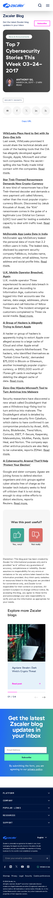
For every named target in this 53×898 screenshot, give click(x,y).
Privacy (14, 876)
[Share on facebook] (17, 110)
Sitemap (6, 876)
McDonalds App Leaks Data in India (25, 234)
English (40, 837)
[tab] (40, 5)
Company (8, 800)
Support (8, 822)
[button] (17, 537)
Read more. (26, 316)
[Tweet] (26, 110)
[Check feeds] (45, 110)
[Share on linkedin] (36, 110)
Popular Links (12, 808)
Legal (21, 876)
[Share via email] (7, 110)
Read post (17, 683)
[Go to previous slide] (43, 697)
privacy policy (35, 769)
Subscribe (26, 757)
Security (28, 876)
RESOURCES (9, 815)
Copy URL (26, 121)
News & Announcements (19, 37)
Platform (8, 793)
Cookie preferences (42, 876)
